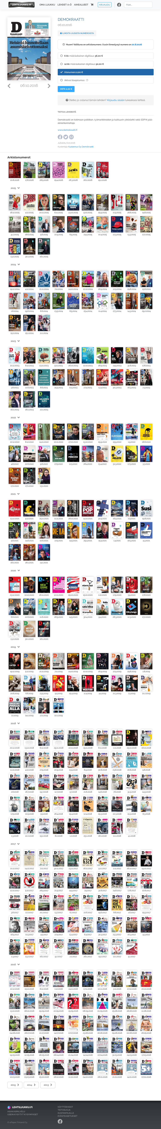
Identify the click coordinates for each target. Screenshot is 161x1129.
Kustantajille (66, 1113)
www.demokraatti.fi (67, 129)
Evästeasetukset (67, 1116)
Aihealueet (81, 4)
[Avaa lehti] (15, 170)
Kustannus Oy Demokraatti (80, 146)
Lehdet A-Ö (65, 4)
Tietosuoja (64, 1110)
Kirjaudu (104, 4)
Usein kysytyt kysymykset (22, 1114)
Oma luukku (47, 4)
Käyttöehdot (65, 1107)
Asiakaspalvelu (16, 1111)
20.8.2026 (137, 44)
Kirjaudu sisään (116, 100)
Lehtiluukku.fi (22, 1107)
